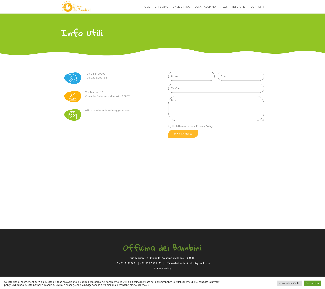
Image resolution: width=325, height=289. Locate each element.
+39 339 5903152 (96, 77)
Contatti (257, 7)
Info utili (239, 7)
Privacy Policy (204, 126)
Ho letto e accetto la (192, 126)
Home (146, 7)
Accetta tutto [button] (312, 283)
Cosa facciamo (205, 7)
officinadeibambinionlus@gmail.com (108, 110)
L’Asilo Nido (181, 7)
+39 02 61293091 (96, 73)
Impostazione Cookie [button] (289, 283)
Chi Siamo (161, 7)
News (224, 7)
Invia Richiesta (183, 133)
